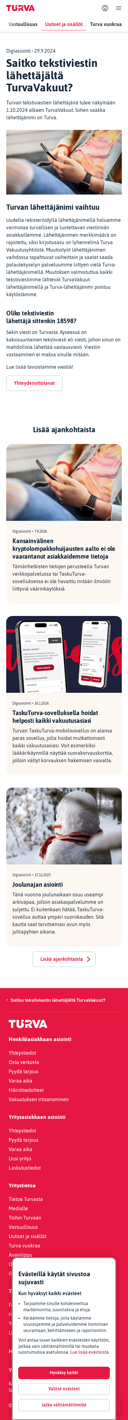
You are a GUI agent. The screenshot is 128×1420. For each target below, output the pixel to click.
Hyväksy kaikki (64, 1372)
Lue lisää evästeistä (89, 1352)
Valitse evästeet (64, 1388)
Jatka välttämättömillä (64, 1404)
